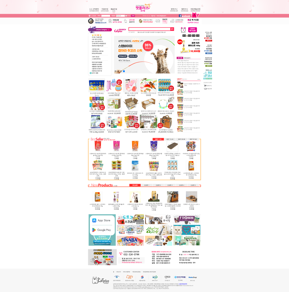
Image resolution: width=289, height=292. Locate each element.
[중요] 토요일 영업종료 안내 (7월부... (188, 70)
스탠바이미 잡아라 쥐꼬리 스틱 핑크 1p (135, 205)
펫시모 (163, 32)
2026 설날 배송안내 (183, 60)
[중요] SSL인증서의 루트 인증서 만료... (188, 68)
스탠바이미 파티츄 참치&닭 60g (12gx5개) (135, 154)
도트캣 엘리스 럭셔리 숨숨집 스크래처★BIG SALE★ (173, 205)
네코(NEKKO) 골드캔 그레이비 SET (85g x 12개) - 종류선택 (116, 174)
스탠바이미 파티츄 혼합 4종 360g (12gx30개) (154, 154)
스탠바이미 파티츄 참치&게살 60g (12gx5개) (98, 154)
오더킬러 (157, 32)
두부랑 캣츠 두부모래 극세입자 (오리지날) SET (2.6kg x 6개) (172, 174)
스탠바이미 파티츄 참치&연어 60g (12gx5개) (116, 154)
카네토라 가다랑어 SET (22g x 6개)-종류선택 (191, 154)
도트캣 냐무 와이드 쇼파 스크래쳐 (191, 205)
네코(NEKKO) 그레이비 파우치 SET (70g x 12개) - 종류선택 (98, 174)
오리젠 (147, 32)
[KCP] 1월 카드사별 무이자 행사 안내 (188, 64)
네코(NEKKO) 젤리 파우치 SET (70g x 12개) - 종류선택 (154, 174)
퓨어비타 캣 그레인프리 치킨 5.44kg (135, 174)
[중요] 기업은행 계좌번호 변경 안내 (187, 72)
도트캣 (152, 32)
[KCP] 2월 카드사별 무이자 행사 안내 (188, 62)
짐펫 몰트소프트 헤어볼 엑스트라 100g (116, 205)
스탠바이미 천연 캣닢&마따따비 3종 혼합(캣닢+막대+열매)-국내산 (153, 205)
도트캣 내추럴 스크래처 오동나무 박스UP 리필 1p (172, 154)
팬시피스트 (141, 32)
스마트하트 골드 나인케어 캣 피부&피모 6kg (191, 174)
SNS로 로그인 (146, 15)
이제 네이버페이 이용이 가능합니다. (188, 66)
